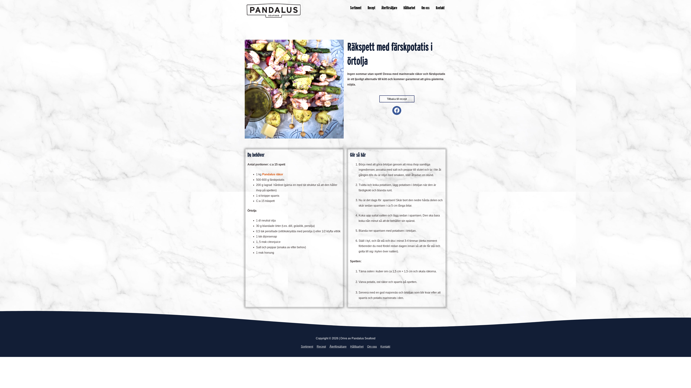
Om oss (425, 8)
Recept (371, 8)
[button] (396, 110)
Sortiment (355, 8)
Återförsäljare (389, 8)
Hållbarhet (409, 8)
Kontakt (440, 8)
